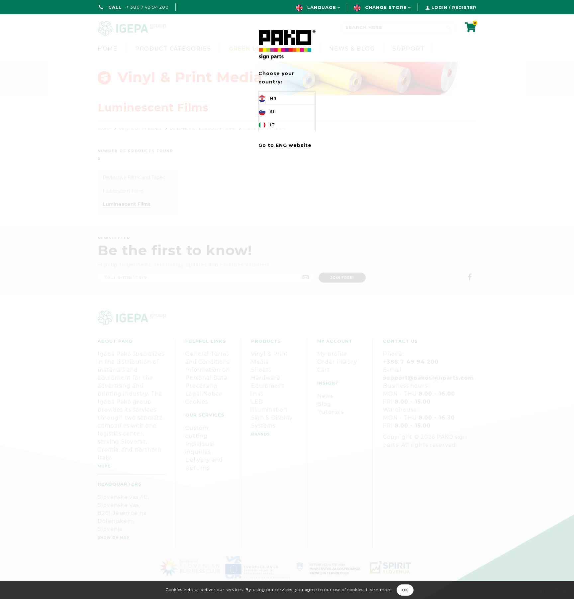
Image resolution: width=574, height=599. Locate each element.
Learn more (379, 589)
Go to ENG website (285, 145)
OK (405, 590)
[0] (470, 29)
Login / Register (453, 7)
